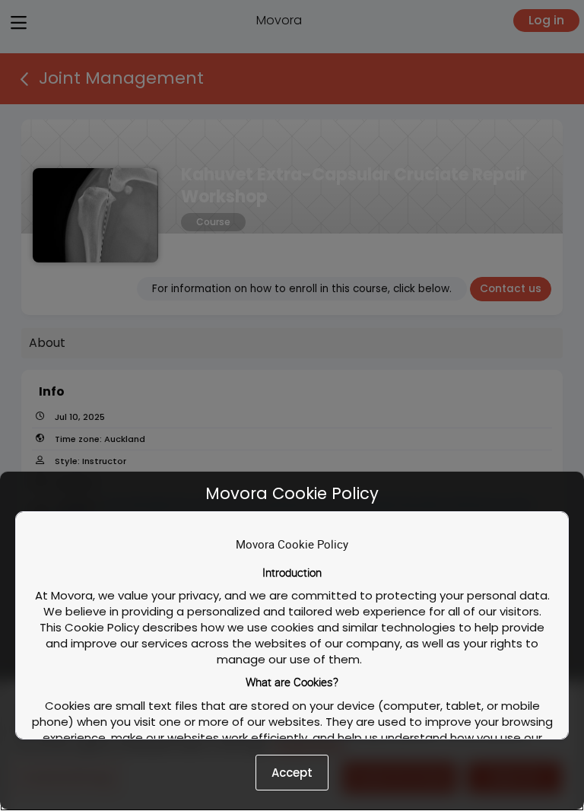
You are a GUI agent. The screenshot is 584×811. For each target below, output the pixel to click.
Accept (292, 773)
